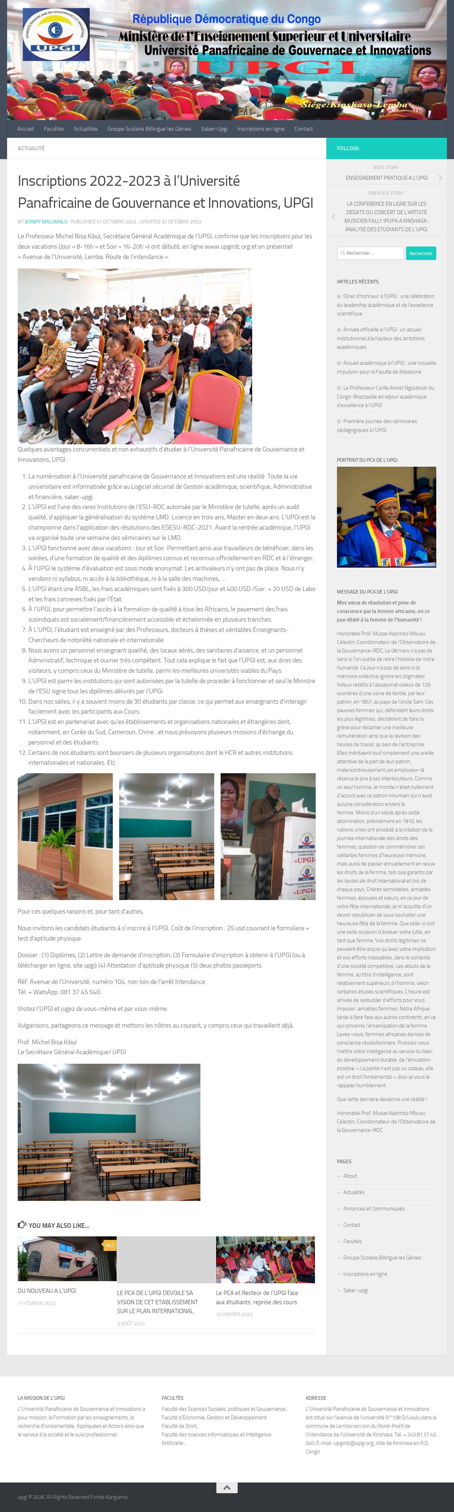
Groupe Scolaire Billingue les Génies (149, 128)
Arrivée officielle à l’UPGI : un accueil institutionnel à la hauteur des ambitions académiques (381, 338)
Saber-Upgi (214, 128)
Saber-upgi (355, 1290)
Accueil (25, 128)
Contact (303, 128)
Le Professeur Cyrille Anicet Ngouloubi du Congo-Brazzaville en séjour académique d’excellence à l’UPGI (385, 396)
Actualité (31, 148)
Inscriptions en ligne (260, 128)
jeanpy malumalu (46, 222)
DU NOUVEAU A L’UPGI (47, 1291)
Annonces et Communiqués (374, 1208)
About (350, 1176)
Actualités (86, 128)
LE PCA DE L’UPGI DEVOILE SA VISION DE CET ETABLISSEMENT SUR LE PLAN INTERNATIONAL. (157, 1302)
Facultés (54, 128)
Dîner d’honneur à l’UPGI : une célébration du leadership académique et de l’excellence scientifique (385, 305)
